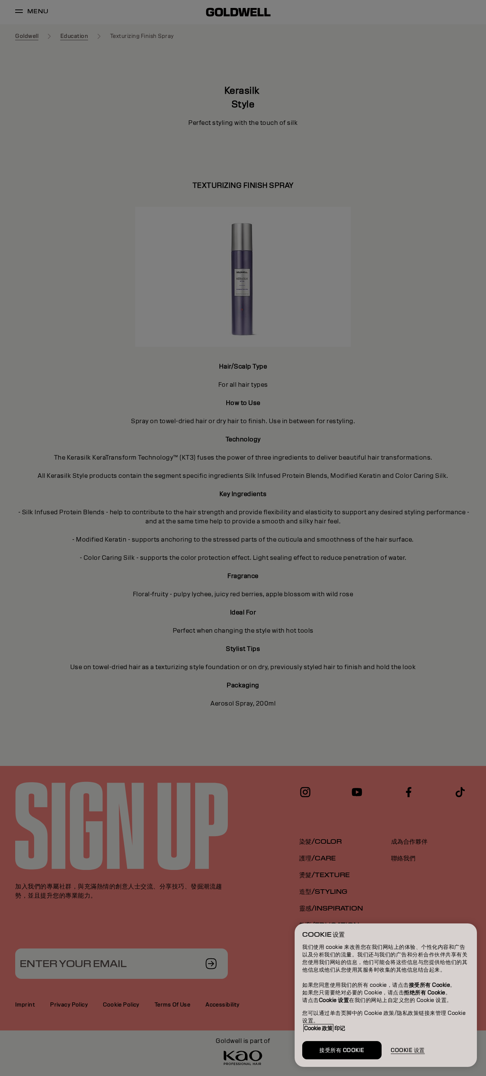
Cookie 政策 (318, 1028)
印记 (340, 1028)
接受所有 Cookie (341, 1050)
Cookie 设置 (408, 1050)
